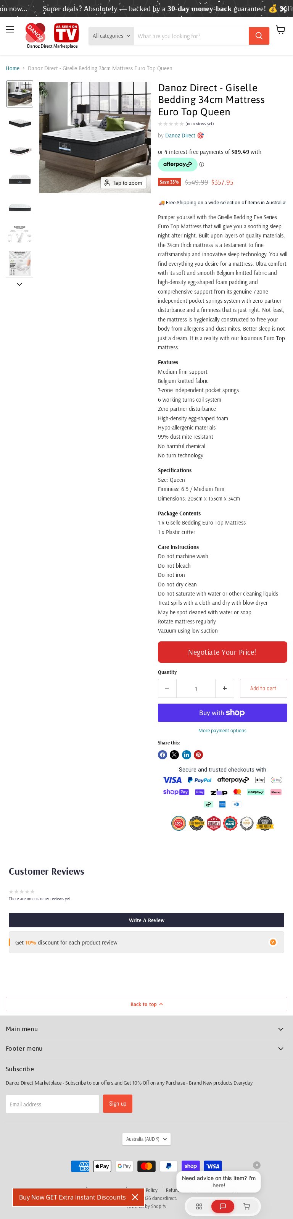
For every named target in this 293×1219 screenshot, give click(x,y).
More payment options (222, 730)
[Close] (135, 1197)
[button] (20, 94)
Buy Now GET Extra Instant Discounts (72, 1197)
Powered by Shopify (146, 1206)
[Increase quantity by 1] (225, 688)
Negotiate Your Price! (222, 652)
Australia (142, 1139)
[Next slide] (19, 284)
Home (12, 68)
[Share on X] (174, 754)
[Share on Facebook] (162, 754)
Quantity (167, 672)
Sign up (117, 1104)
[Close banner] (283, 9)
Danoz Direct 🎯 (184, 135)
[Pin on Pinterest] (198, 754)
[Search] (259, 36)
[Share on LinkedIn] (186, 754)
